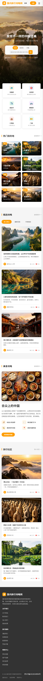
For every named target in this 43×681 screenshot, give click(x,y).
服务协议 (5, 677)
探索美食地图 (8, 435)
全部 (15, 48)
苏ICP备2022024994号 (32, 674)
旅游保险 (5, 641)
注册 (33, 3)
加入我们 (5, 620)
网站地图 (5, 665)
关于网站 (5, 613)
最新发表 (17, 222)
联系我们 (5, 616)
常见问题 (5, 654)
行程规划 (28, 222)
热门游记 (6, 222)
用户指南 (5, 658)
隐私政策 (5, 623)
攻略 (27, 48)
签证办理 (5, 644)
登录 (25, 3)
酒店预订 (5, 634)
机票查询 (5, 637)
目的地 (22, 48)
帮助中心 (19, 677)
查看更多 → (37, 136)
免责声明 (12, 677)
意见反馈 (5, 661)
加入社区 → (37, 449)
